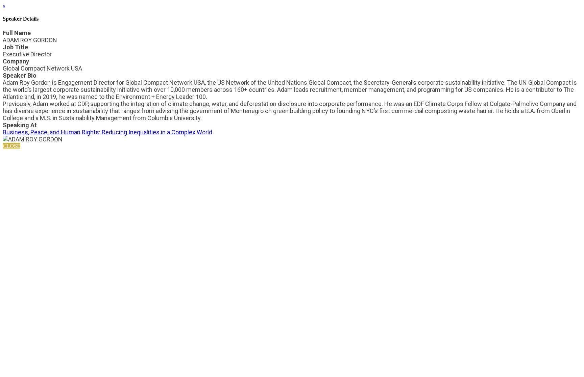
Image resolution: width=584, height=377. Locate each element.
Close (11, 146)
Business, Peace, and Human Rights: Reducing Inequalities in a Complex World (107, 132)
